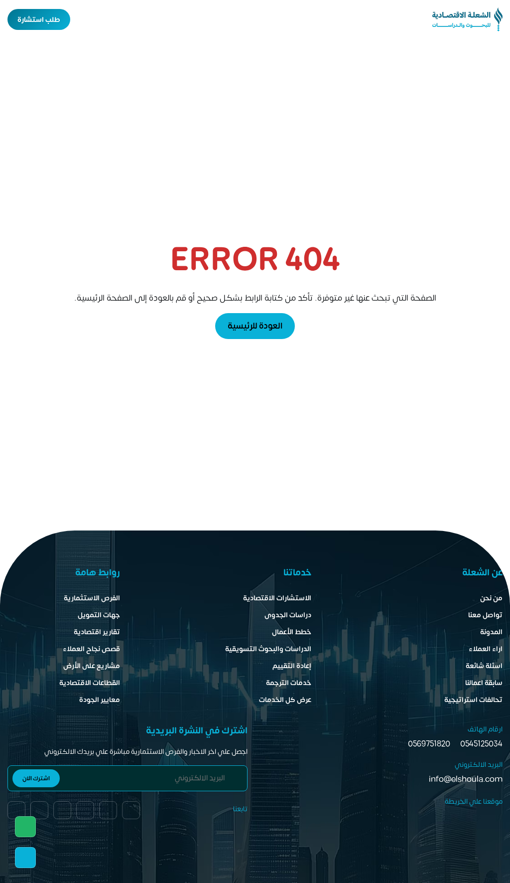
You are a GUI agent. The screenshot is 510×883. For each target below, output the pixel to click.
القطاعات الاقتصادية (89, 683)
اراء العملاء (486, 649)
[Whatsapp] (25, 826)
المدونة (491, 632)
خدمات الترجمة (288, 683)
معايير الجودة (99, 700)
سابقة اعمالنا (484, 683)
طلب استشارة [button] (38, 19)
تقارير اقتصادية (97, 632)
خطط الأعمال (291, 632)
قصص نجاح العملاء (91, 649)
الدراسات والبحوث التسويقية (268, 649)
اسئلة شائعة (484, 666)
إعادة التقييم (291, 666)
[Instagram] (62, 810)
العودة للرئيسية (255, 326)
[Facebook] (16, 810)
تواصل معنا (485, 615)
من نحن (491, 598)
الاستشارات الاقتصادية (277, 598)
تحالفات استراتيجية (473, 700)
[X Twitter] (39, 810)
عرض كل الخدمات (285, 700)
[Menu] (102, 19)
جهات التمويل (99, 615)
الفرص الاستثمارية (92, 598)
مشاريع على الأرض (91, 666)
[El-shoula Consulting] (467, 19)
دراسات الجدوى (287, 615)
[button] (84, 19)
